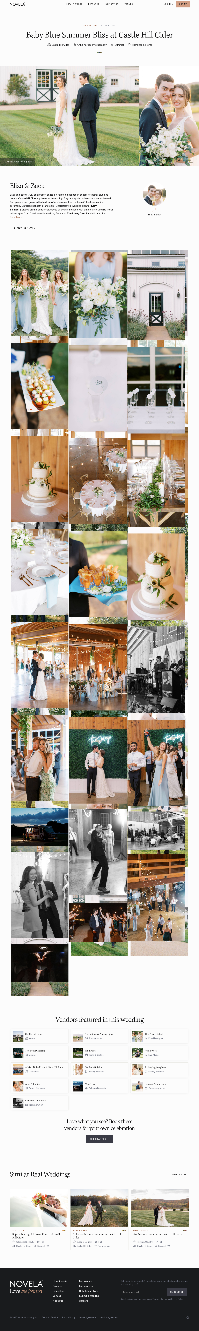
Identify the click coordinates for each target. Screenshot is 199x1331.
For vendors (86, 1286)
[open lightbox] (99, 293)
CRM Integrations (88, 1291)
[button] (167, 4)
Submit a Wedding (89, 1295)
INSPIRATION (112, 4)
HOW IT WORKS (74, 4)
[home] (17, 4)
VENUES (129, 4)
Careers (83, 1300)
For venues (85, 1281)
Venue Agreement (87, 1317)
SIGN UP (183, 4)
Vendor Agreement (109, 1317)
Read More (16, 217)
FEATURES (93, 4)
